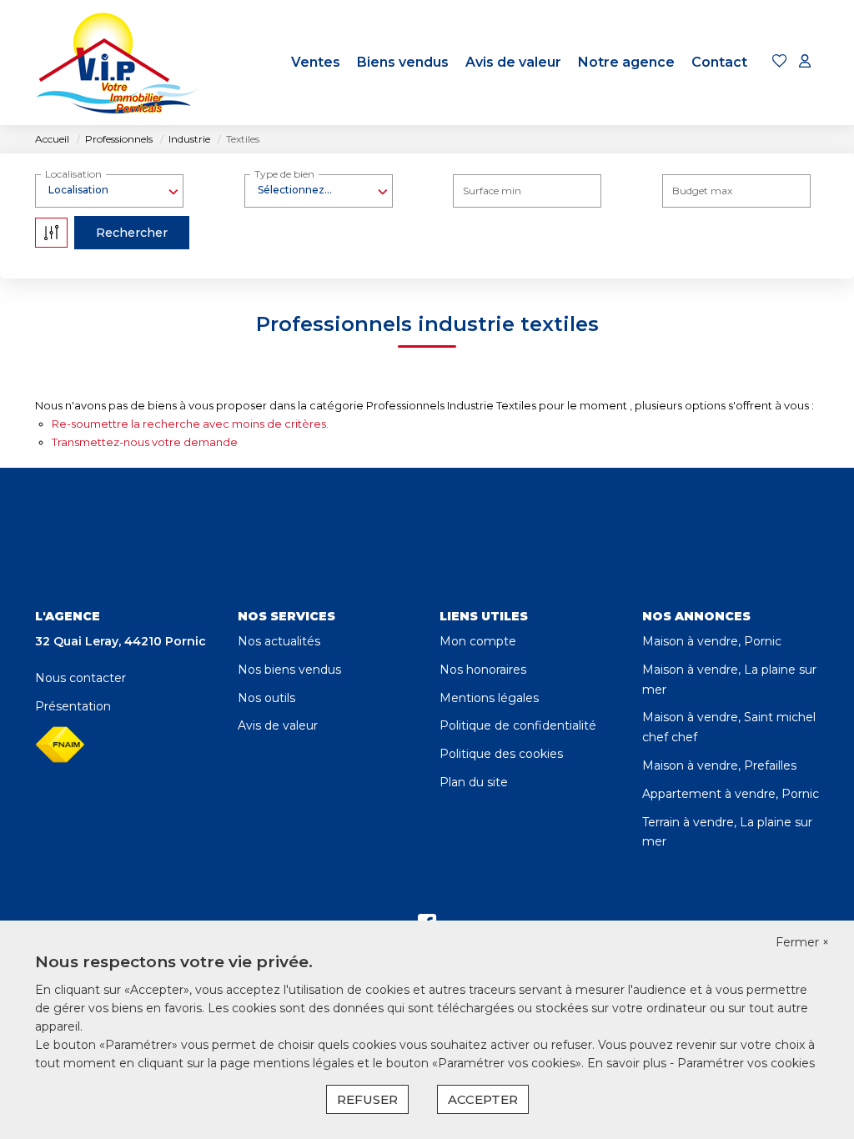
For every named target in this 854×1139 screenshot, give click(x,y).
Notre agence (626, 62)
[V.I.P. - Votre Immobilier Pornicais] (118, 62)
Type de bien (284, 174)
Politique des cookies (501, 753)
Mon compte (478, 641)
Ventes (315, 62)
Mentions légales (489, 697)
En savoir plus (628, 1063)
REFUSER (367, 1099)
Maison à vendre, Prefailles (719, 765)
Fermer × (802, 942)
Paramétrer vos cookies (746, 1063)
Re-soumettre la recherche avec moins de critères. (190, 423)
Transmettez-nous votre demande (145, 442)
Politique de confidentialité (518, 725)
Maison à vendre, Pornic (711, 641)
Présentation (73, 706)
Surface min (492, 190)
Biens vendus (403, 62)
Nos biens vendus (289, 669)
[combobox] (109, 190)
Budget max (702, 190)
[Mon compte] (805, 62)
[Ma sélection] (779, 62)
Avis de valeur (513, 62)
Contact (719, 62)
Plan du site (474, 782)
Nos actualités (279, 641)
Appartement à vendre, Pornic (730, 793)
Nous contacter (80, 677)
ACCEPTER (483, 1099)
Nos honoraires (483, 669)
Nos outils (266, 697)
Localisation (73, 174)
